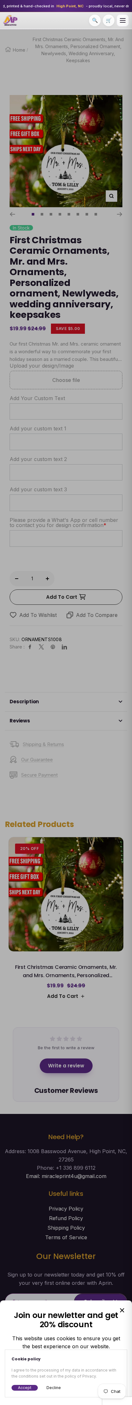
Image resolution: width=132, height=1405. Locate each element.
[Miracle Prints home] (10, 20)
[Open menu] (123, 20)
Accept (24, 1387)
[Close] (122, 1310)
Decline (53, 1387)
